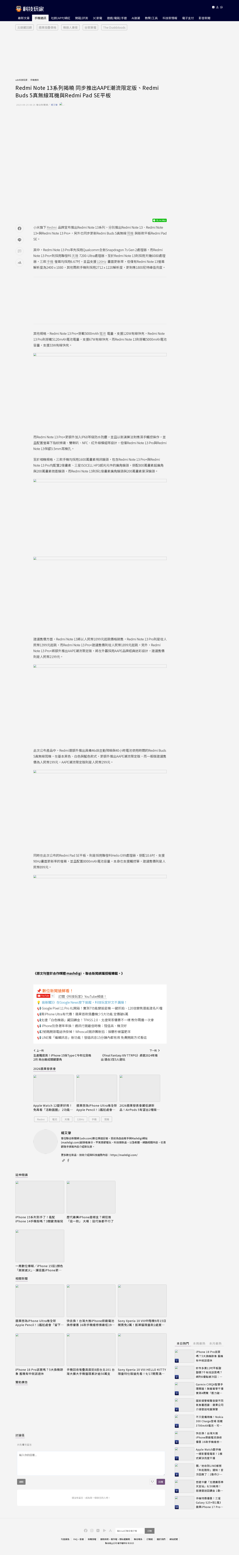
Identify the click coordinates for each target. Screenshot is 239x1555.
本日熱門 (183, 1343)
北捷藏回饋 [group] (24, 27)
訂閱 (149, 1530)
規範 (21, 1481)
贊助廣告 (21, 1382)
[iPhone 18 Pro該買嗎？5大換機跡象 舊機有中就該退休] (39, 1349)
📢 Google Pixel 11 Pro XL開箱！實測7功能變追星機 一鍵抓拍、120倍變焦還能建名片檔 (99, 1008)
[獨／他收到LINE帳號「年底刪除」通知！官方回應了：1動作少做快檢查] (184, 1470)
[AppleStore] (110, 1530)
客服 (82, 1539)
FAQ (75, 1539)
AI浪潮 (136, 18)
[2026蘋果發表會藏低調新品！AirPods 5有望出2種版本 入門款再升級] (140, 1088)
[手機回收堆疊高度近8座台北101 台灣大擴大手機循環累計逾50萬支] (91, 1349)
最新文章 (24, 18)
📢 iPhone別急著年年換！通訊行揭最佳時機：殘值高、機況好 (82, 1025)
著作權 (114, 1539)
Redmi (41, 1119)
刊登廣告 (65, 1539)
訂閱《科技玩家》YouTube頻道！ (82, 996)
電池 (54, 1119)
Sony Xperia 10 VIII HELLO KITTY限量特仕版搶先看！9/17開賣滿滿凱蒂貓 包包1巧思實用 (142, 1372)
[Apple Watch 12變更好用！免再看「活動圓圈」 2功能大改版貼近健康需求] (53, 1088)
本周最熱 (199, 1343)
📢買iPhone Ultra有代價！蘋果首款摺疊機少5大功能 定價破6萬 (82, 1014)
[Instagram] (91, 1530)
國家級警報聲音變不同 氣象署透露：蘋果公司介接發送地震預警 (210, 1405)
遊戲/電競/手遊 (117, 18)
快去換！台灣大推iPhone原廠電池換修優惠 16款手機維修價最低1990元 (91, 1323)
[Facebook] (85, 1530)
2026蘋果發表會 (44, 1068)
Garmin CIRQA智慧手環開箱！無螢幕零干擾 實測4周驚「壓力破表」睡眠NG (210, 1388)
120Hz (80, 1119)
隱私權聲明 (124, 1539)
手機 (94, 1119)
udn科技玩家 (21, 79)
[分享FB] (19, 228)
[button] (217, 8)
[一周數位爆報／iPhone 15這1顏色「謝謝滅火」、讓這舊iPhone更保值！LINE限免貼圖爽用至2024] (39, 1246)
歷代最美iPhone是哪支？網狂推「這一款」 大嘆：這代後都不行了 (90, 1219)
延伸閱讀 (21, 1175)
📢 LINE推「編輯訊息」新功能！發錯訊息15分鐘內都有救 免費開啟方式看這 (92, 1037)
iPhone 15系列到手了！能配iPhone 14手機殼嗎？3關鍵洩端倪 (39, 1219)
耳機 (106, 1119)
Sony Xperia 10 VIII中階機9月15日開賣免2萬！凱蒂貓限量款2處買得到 (142, 1323)
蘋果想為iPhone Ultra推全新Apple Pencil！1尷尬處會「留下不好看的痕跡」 (96, 1107)
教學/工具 (151, 18)
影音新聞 (204, 18)
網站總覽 (173, 1539)
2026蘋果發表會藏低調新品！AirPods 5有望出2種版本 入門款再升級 (140, 1107)
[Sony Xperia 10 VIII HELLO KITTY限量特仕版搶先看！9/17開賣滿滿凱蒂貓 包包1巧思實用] (142, 1349)
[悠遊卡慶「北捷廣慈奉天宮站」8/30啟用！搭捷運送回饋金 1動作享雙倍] (184, 1486)
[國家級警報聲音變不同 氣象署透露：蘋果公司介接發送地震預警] (184, 1404)
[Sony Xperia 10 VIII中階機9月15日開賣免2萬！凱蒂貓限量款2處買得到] (142, 1301)
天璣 (67, 1119)
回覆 (161, 1481)
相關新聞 (21, 1278)
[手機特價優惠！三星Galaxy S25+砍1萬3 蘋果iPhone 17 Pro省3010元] (184, 1502)
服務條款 (104, 1539)
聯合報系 (138, 1539)
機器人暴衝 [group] (70, 27)
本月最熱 (215, 1343)
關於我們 (161, 1539)
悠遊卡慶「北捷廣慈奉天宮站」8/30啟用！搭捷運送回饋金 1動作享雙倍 (210, 1486)
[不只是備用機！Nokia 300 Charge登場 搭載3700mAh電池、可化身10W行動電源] (184, 1421)
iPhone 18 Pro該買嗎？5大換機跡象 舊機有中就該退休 (39, 1372)
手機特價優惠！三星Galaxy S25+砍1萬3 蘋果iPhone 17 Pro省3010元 (209, 1502)
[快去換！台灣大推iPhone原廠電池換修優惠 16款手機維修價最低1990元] (91, 1301)
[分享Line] (19, 240)
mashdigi (74, 973)
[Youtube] (213, 8)
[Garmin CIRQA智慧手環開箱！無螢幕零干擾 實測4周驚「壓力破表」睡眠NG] (184, 1388)
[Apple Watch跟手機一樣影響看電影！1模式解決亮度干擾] (184, 1453)
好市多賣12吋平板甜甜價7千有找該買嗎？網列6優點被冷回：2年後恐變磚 (209, 1372)
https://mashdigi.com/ (124, 1155)
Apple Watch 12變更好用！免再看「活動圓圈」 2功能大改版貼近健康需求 (53, 1107)
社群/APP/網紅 (60, 18)
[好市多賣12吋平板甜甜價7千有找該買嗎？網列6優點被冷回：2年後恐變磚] (184, 1372)
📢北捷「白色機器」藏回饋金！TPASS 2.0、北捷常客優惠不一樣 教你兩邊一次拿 (95, 1019)
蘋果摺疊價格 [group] (47, 27)
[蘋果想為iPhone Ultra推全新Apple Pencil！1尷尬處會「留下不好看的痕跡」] (96, 1088)
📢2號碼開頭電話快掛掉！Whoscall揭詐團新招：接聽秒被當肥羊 (84, 1031)
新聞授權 (92, 1539)
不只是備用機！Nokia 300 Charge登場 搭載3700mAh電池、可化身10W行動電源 (209, 1421)
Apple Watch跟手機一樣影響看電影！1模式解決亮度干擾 (209, 1453)
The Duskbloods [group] (114, 27)
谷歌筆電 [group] (90, 27)
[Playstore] (103, 1530)
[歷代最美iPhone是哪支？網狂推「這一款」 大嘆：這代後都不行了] (91, 1197)
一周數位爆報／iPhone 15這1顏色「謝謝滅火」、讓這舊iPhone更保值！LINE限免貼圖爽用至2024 (39, 1268)
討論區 (20, 1435)
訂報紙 (149, 1539)
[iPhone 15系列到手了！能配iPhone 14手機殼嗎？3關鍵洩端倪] (39, 1197)
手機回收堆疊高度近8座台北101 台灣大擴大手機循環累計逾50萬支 (91, 1372)
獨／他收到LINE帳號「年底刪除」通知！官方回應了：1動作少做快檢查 (210, 1470)
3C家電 (97, 18)
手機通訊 (40, 18)
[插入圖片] (152, 1482)
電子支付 (188, 18)
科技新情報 (170, 18)
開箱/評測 (81, 18)
